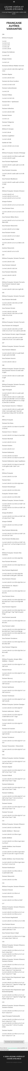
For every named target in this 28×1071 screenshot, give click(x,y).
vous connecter (12, 1048)
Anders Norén (17, 1062)
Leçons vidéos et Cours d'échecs (14, 8)
